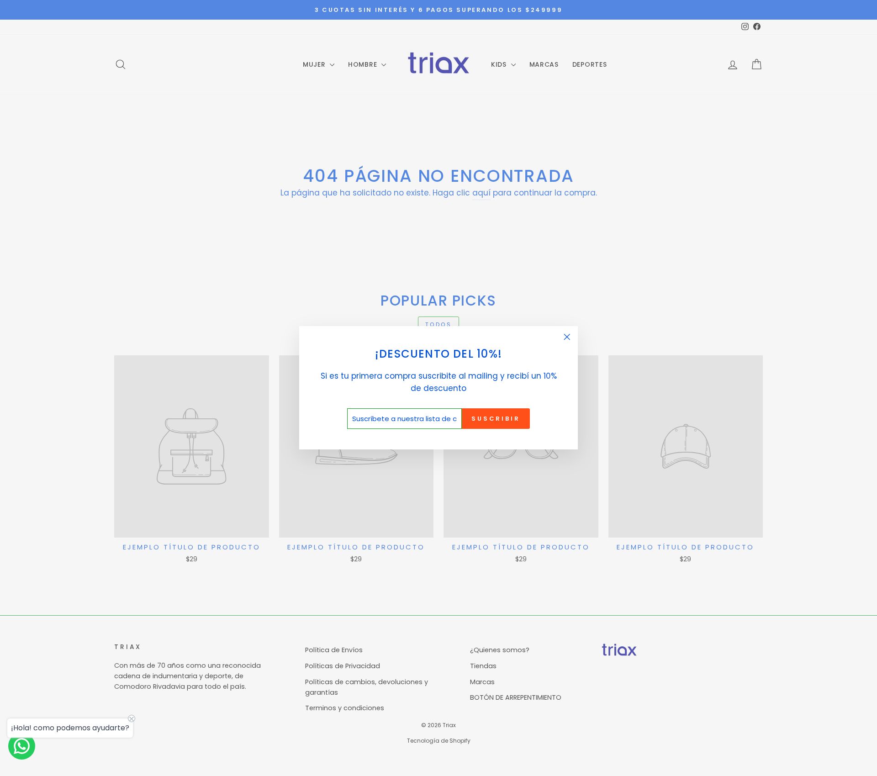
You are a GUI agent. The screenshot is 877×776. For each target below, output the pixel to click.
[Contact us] (21, 746)
